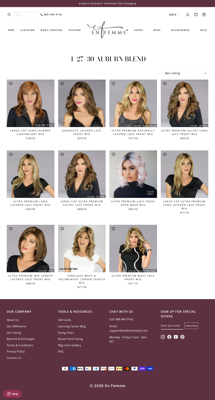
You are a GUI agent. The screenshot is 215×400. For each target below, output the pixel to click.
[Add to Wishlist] (11, 84)
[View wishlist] (196, 14)
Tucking (75, 30)
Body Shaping (51, 30)
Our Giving (14, 333)
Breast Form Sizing (70, 339)
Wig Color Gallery (69, 345)
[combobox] (26, 14)
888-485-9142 (52, 14)
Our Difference (16, 326)
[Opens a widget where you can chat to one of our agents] (12, 394)
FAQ (60, 351)
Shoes (138, 30)
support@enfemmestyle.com (128, 330)
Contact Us (14, 358)
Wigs (157, 30)
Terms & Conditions (20, 345)
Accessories (180, 30)
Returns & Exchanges (21, 339)
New (11, 30)
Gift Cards (64, 320)
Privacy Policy (16, 351)
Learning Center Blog (72, 326)
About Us (13, 320)
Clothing (27, 30)
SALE (203, 30)
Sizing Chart (66, 333)
